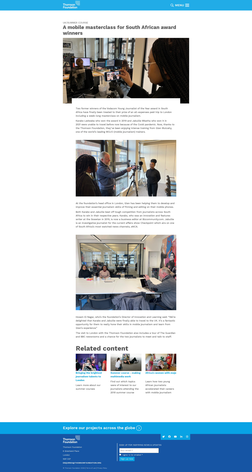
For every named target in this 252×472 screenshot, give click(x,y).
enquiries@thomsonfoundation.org (82, 463)
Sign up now (127, 459)
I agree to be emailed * (132, 455)
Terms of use (91, 468)
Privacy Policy (102, 468)
